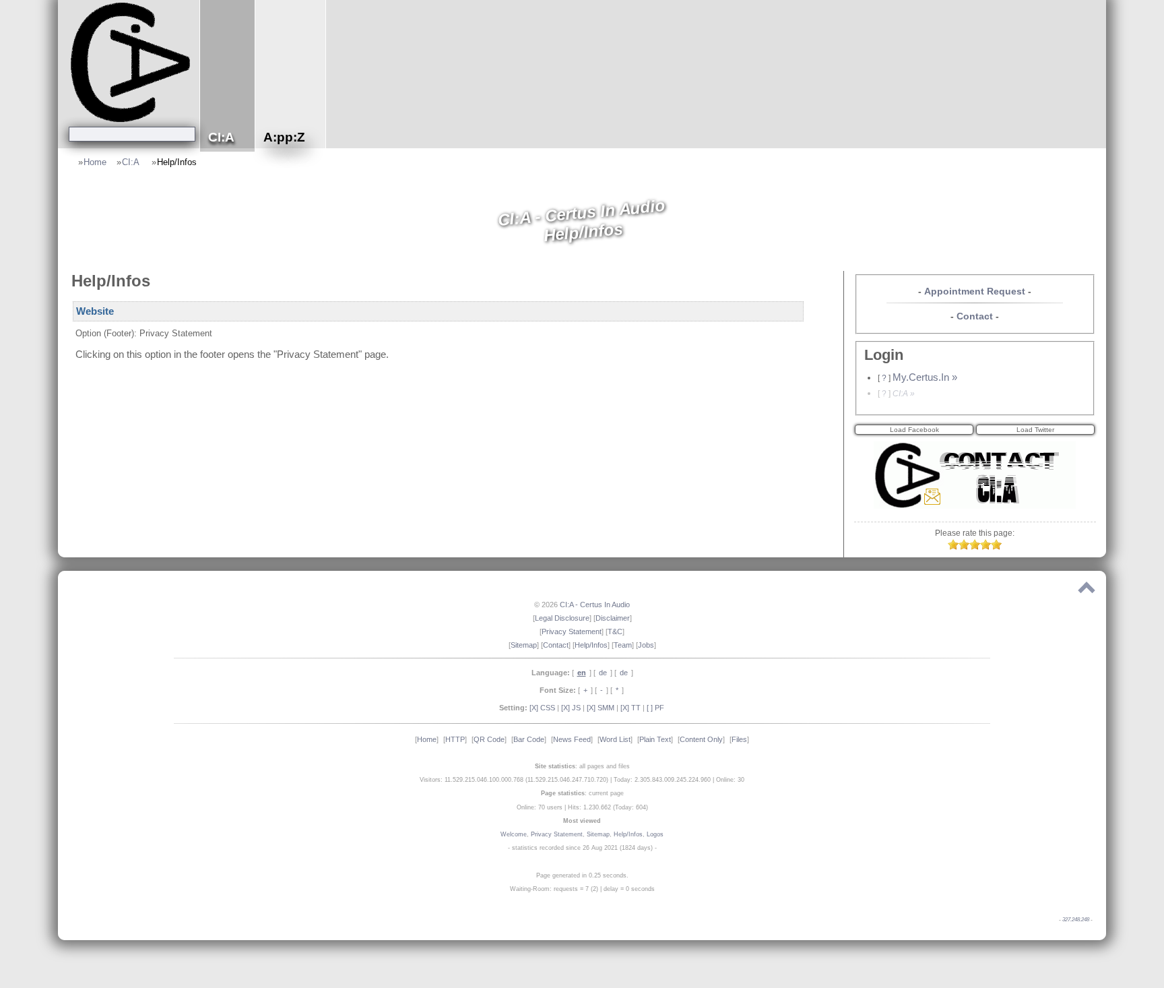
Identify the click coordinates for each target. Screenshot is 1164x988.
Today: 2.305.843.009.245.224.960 (662, 779)
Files (739, 739)
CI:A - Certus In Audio (595, 604)
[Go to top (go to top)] (1086, 590)
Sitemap (524, 645)
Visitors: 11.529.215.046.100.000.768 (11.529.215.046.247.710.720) (514, 779)
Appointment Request (974, 291)
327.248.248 (1075, 920)
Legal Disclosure (562, 618)
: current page (582, 793)
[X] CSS (542, 708)
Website (95, 311)
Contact (975, 316)
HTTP (455, 739)
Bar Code (528, 739)
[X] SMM (600, 708)
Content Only (701, 739)
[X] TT (630, 708)
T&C (615, 631)
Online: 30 (730, 779)
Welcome (513, 834)
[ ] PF (655, 708)
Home (95, 162)
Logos (655, 834)
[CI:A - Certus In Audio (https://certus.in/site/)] (132, 61)
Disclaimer (612, 618)
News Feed (572, 739)
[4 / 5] (985, 546)
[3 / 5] (974, 546)
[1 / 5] (953, 546)
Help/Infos (177, 162)
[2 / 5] (964, 546)
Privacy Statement (572, 631)
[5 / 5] (996, 546)
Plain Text (655, 739)
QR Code (489, 739)
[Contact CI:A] (975, 505)
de (603, 673)
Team (623, 645)
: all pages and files (582, 766)
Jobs (646, 645)
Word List (615, 739)
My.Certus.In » (925, 377)
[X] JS (571, 708)
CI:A (131, 162)
